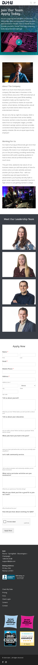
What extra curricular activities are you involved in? (17, 474)
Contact (5, 606)
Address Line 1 (6, 382)
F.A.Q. (4, 596)
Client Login (6, 599)
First (3, 358)
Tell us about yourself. (10, 398)
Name (5, 352)
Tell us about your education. (13, 417)
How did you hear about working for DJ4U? (18, 512)
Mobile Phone (8, 369)
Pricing (4, 593)
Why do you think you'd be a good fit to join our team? (18, 493)
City (3, 388)
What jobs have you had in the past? (15, 436)
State (21, 388)
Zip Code (4, 394)
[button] (35, 3)
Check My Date (7, 589)
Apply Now (8, 531)
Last (21, 358)
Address (6, 376)
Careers (5, 602)
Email (5, 361)
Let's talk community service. (13, 454)
